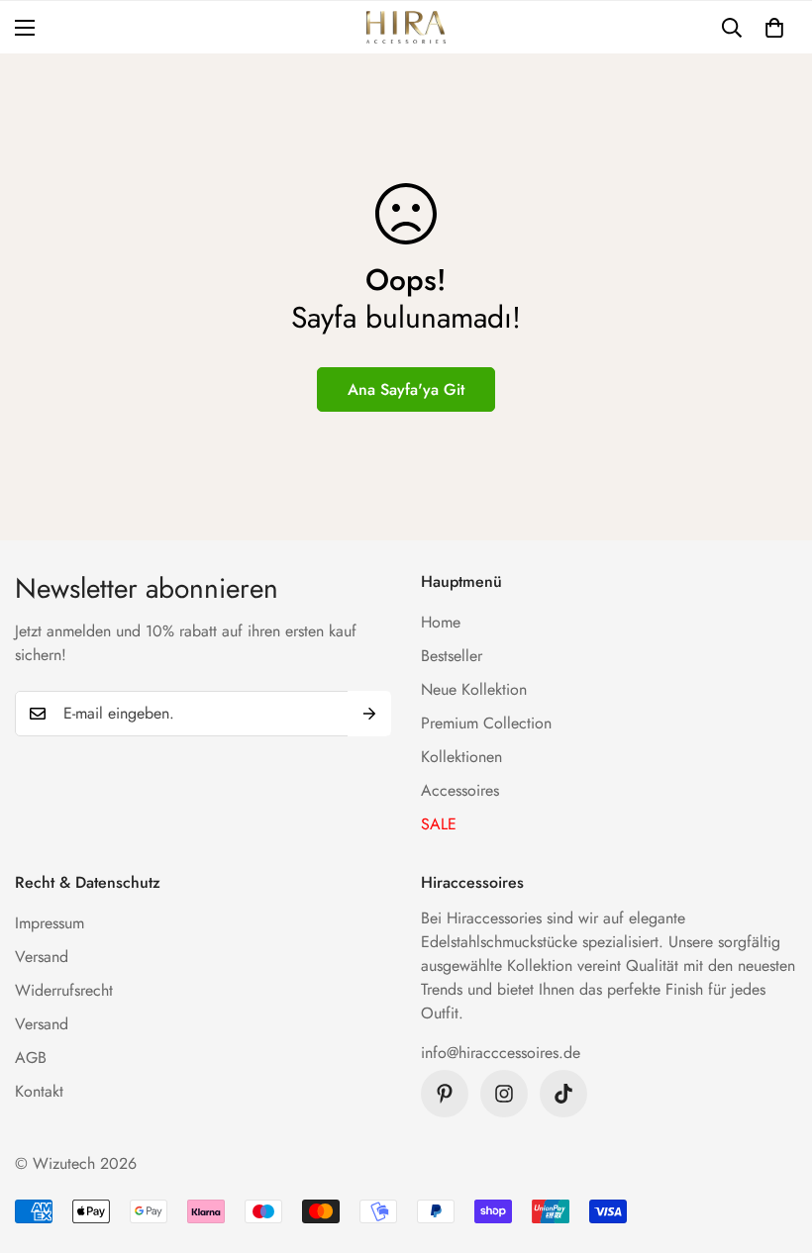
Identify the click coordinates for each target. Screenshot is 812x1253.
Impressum (49, 923)
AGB (31, 1057)
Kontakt (39, 1091)
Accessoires (460, 790)
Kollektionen (461, 756)
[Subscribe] (369, 713)
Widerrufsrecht (64, 990)
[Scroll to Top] (773, 1145)
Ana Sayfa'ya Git (406, 389)
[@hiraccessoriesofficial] (504, 1093)
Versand (41, 956)
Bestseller (451, 655)
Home (440, 622)
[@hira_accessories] (563, 1093)
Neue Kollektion (474, 689)
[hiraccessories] (406, 27)
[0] (774, 27)
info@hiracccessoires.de (500, 1052)
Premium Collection (486, 723)
